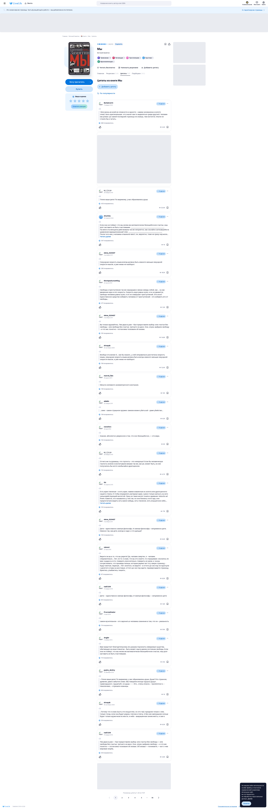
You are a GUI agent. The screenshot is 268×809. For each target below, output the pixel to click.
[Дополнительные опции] (90, 82)
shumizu (107, 216)
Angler (106, 638)
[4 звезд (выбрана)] (105, 44)
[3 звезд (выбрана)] (103, 44)
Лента (29, 3)
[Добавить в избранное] (165, 44)
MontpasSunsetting (112, 281)
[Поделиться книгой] (169, 44)
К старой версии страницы (252, 10)
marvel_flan (108, 376)
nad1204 (107, 587)
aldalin (106, 401)
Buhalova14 (108, 103)
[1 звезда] (70, 101)
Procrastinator (109, 612)
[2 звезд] (75, 101)
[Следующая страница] (158, 797)
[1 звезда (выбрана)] (99, 44)
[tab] (101, 74)
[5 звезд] (87, 101)
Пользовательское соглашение (227, 806)
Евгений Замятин (103, 53)
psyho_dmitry (109, 670)
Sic (105, 482)
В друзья (162, 104)
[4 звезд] (83, 101)
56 (152, 798)
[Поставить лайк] (100, 127)
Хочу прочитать (77, 82)
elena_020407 (109, 253)
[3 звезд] (79, 101)
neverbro (107, 427)
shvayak (107, 346)
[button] (79, 58)
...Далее (250, 799)
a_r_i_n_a (107, 190)
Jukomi (107, 547)
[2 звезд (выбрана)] (101, 44)
